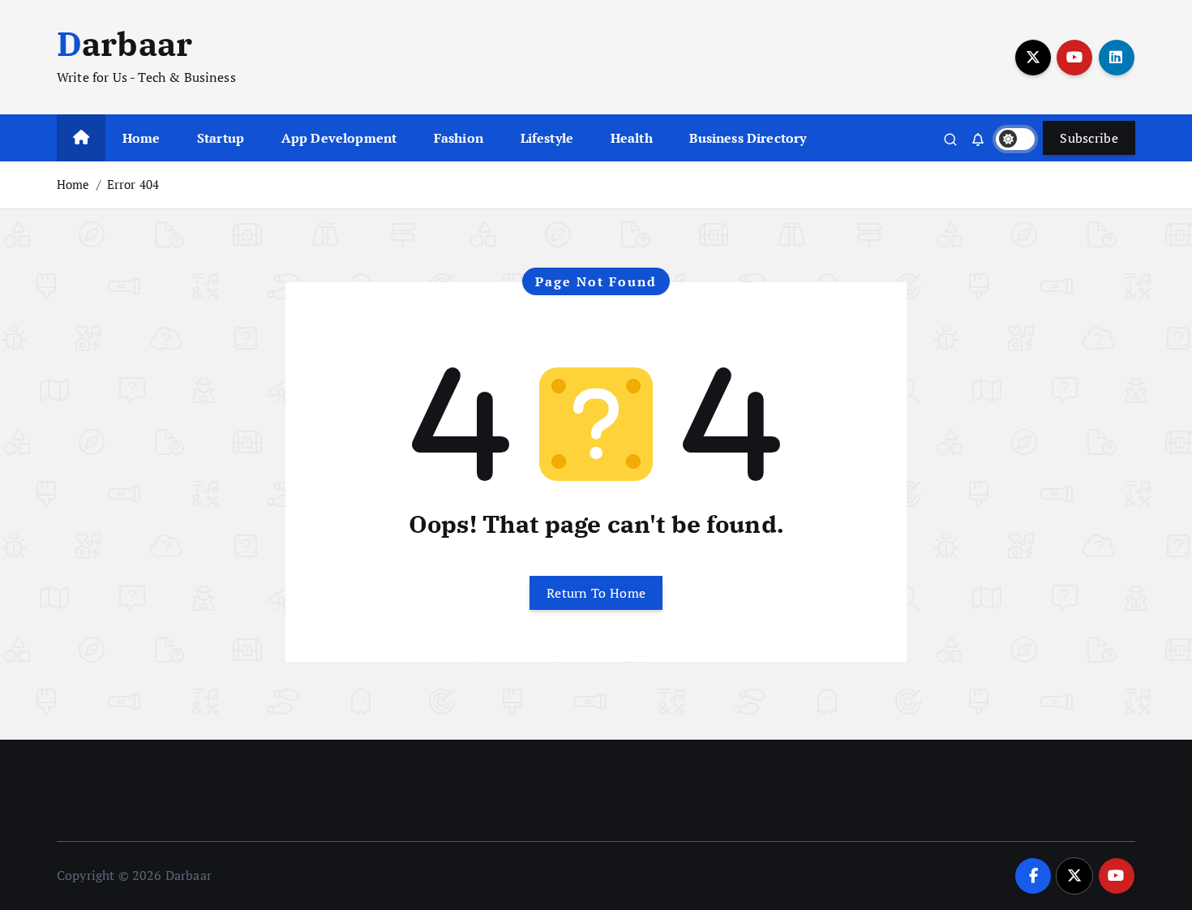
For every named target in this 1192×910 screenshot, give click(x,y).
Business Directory (747, 138)
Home (141, 138)
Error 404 (133, 184)
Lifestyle (547, 138)
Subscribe (1089, 138)
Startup (220, 138)
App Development (339, 138)
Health (632, 138)
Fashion (458, 138)
